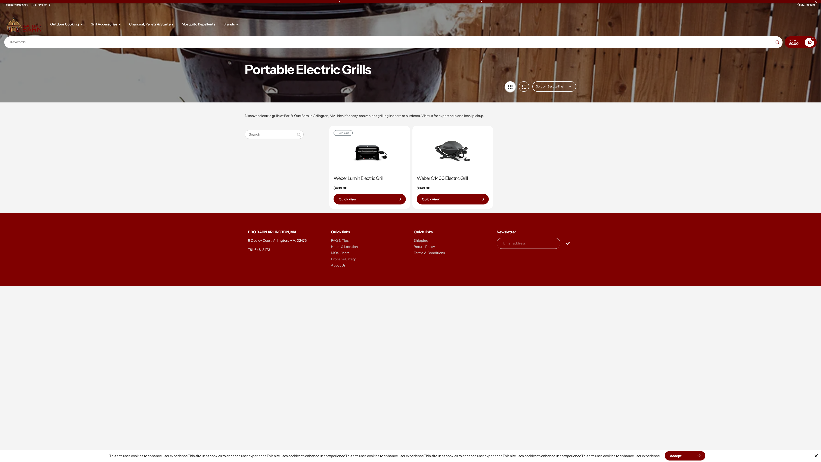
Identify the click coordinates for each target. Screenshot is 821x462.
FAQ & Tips (340, 240)
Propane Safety (343, 259)
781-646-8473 (41, 4)
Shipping (421, 240)
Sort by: (541, 86)
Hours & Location (344, 246)
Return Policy (424, 246)
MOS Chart (340, 253)
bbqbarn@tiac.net (17, 4)
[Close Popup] (816, 455)
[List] (524, 86)
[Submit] (568, 243)
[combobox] (274, 134)
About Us (338, 265)
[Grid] (510, 86)
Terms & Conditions (429, 253)
